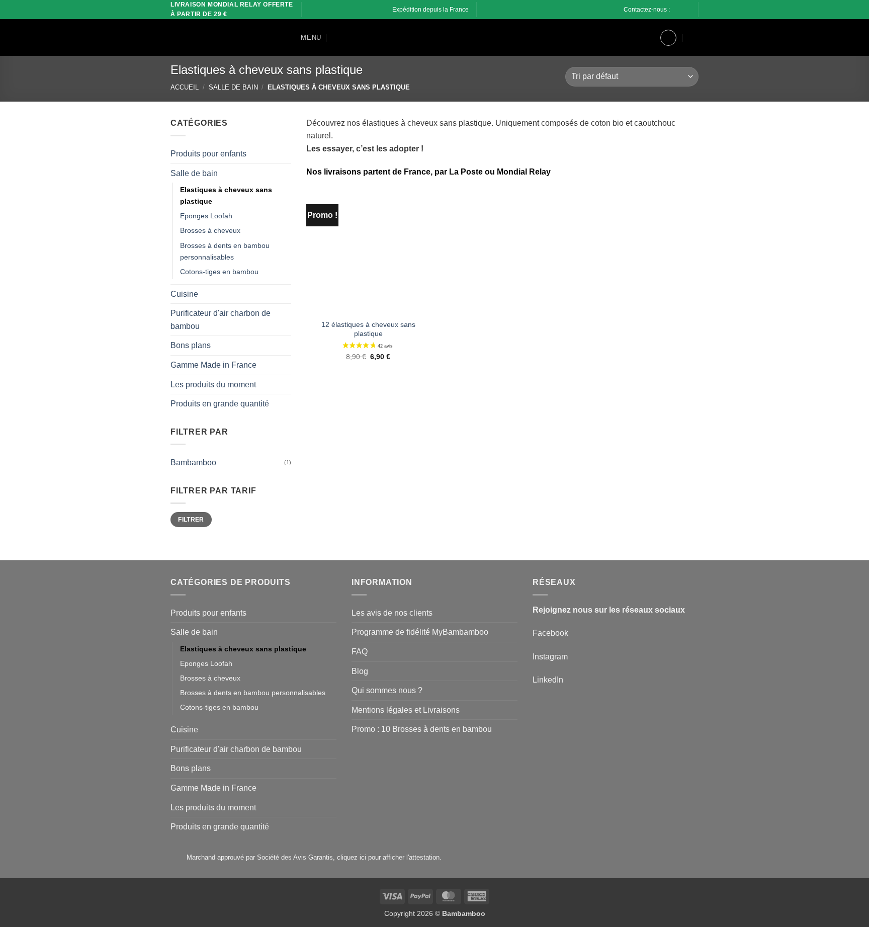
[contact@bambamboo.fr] (684, 10)
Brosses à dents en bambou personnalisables (225, 251)
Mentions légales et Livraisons (406, 710)
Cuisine (184, 293)
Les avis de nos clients (392, 613)
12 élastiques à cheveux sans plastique (368, 329)
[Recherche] (336, 37)
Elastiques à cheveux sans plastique (226, 195)
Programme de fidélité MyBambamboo (420, 632)
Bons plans (190, 345)
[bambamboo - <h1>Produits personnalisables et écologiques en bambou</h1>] (220, 37)
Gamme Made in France (213, 365)
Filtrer (191, 519)
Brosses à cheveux (210, 230)
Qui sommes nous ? (387, 690)
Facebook (550, 633)
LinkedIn (548, 680)
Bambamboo (193, 462)
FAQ (360, 651)
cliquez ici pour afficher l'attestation (388, 857)
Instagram (550, 656)
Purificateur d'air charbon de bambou (220, 319)
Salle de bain (233, 87)
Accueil (184, 87)
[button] (303, 37)
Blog (360, 671)
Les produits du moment (213, 384)
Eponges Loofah (206, 216)
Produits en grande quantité (219, 403)
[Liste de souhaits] (644, 38)
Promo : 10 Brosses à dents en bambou (422, 729)
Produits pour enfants (208, 153)
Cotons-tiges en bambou (219, 271)
